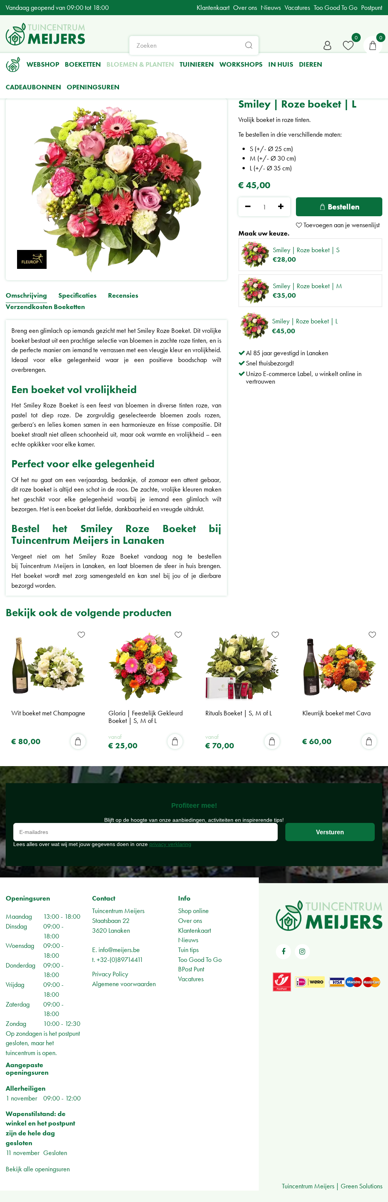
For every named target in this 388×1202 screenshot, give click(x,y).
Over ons (190, 920)
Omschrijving (26, 296)
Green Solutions (361, 1186)
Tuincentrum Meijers (118, 910)
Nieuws (188, 939)
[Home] (13, 64)
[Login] (327, 45)
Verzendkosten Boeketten (45, 307)
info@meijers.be (119, 949)
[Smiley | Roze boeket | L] (116, 189)
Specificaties (77, 296)
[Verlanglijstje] (348, 45)
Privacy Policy (110, 973)
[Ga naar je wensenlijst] (348, 45)
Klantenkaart (194, 930)
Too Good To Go (200, 959)
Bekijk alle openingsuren (38, 1169)
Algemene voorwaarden (124, 983)
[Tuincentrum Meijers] (45, 34)
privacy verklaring (170, 844)
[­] (283, 951)
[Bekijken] (372, 45)
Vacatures (190, 978)
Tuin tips (188, 949)
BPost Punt (191, 969)
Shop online (193, 910)
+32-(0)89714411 (120, 959)
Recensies (123, 296)
